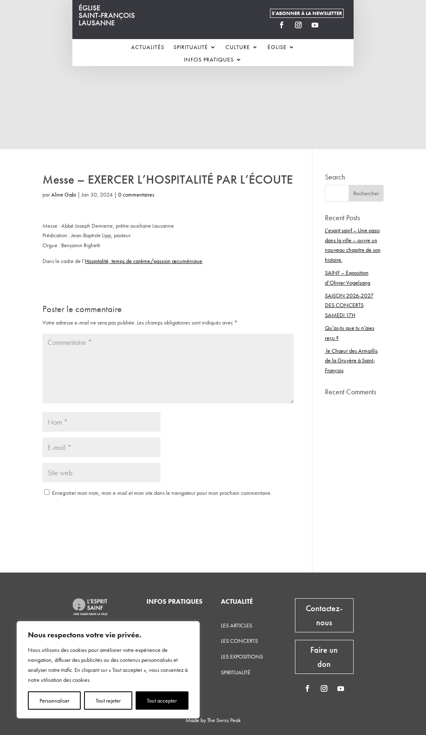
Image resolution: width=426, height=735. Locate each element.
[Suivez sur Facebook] (281, 25)
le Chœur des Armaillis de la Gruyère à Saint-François (351, 360)
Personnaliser (54, 700)
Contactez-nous (324, 615)
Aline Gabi (63, 194)
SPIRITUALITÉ (235, 672)
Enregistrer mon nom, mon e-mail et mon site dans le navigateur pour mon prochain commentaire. (162, 493)
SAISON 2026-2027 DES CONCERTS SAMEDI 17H (349, 305)
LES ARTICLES (236, 625)
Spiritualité (190, 47)
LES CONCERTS (239, 640)
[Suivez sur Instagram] (298, 25)
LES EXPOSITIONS (242, 656)
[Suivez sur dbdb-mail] (331, 25)
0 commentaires (136, 194)
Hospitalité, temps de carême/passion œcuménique (143, 261)
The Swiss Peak (224, 720)
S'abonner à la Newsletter (307, 13)
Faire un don (324, 656)
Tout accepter (162, 700)
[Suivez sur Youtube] (315, 25)
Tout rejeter (108, 700)
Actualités (147, 47)
